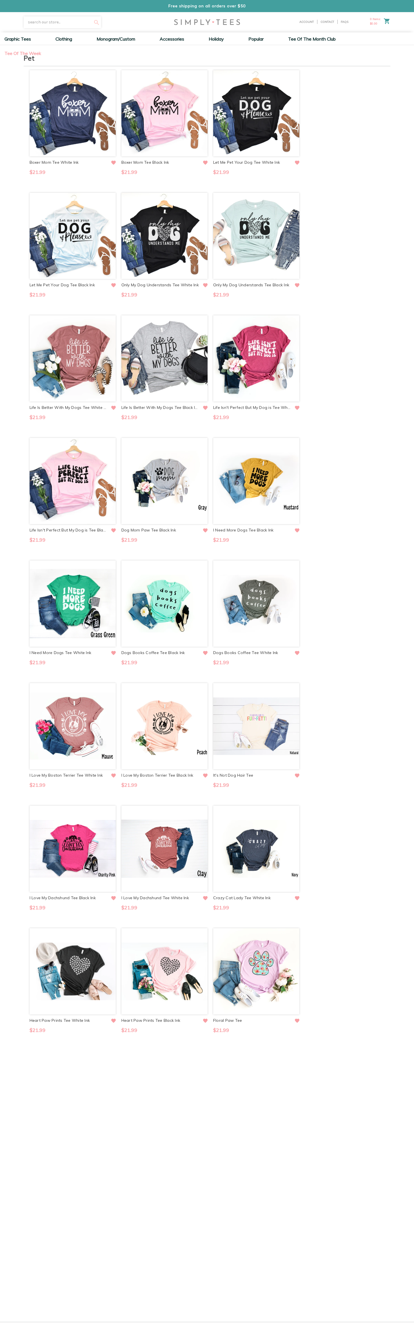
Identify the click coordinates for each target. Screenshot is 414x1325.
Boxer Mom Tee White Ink (54, 162)
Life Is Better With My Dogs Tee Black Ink (160, 407)
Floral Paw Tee (227, 1020)
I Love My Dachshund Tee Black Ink (63, 897)
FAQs (344, 22)
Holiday (216, 39)
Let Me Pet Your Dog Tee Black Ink (62, 284)
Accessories (172, 39)
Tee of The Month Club (312, 39)
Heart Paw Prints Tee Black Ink (151, 1020)
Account (306, 22)
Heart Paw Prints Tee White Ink (60, 1020)
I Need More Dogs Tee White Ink (61, 652)
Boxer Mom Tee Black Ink (145, 162)
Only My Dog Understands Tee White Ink (160, 284)
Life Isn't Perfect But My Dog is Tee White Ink (252, 407)
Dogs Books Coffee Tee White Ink (245, 652)
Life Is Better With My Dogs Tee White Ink (68, 407)
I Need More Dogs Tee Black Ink (243, 530)
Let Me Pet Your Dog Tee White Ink (246, 162)
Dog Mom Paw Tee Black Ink (148, 530)
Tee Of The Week (23, 53)
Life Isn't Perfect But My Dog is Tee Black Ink (68, 530)
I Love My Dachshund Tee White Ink (155, 897)
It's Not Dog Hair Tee (233, 775)
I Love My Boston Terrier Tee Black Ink (157, 775)
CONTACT (327, 22)
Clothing (63, 39)
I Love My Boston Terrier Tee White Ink (66, 775)
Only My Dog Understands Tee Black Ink (251, 284)
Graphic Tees (18, 39)
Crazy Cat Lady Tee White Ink (242, 897)
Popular (256, 39)
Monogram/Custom (116, 39)
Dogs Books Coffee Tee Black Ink (153, 652)
